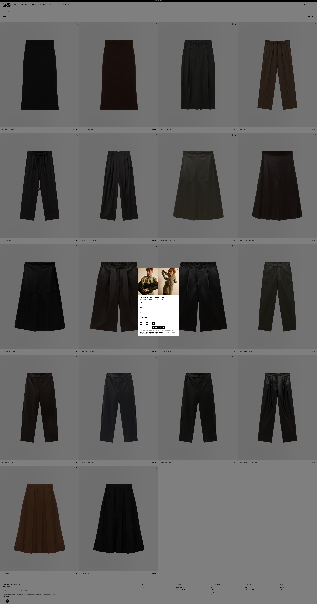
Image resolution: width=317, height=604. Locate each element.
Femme (150, 324)
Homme (143, 324)
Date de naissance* (144, 317)
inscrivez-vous (158, 327)
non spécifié (156, 324)
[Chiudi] (177, 269)
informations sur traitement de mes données (151, 332)
